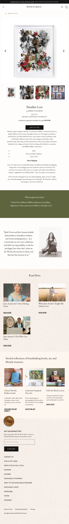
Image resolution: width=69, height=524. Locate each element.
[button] (3, 7)
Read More (7, 313)
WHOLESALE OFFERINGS (13, 478)
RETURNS (7, 474)
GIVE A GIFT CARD (10, 461)
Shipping (7, 470)
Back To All (13, 13)
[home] (34, 7)
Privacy (32, 509)
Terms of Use (8, 509)
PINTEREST (8, 500)
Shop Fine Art (30, 409)
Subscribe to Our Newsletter (22, 2)
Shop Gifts (50, 404)
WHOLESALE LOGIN (11, 487)
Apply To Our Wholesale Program (18, 483)
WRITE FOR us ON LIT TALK (14, 465)
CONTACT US (8, 457)
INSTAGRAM (8, 491)
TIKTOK (6, 496)
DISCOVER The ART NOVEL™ (10, 410)
